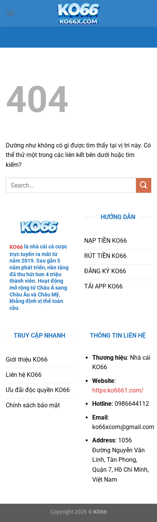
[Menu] (10, 13)
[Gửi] (143, 185)
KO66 (16, 247)
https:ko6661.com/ (118, 390)
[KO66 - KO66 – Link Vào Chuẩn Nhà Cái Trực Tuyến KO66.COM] (78, 13)
